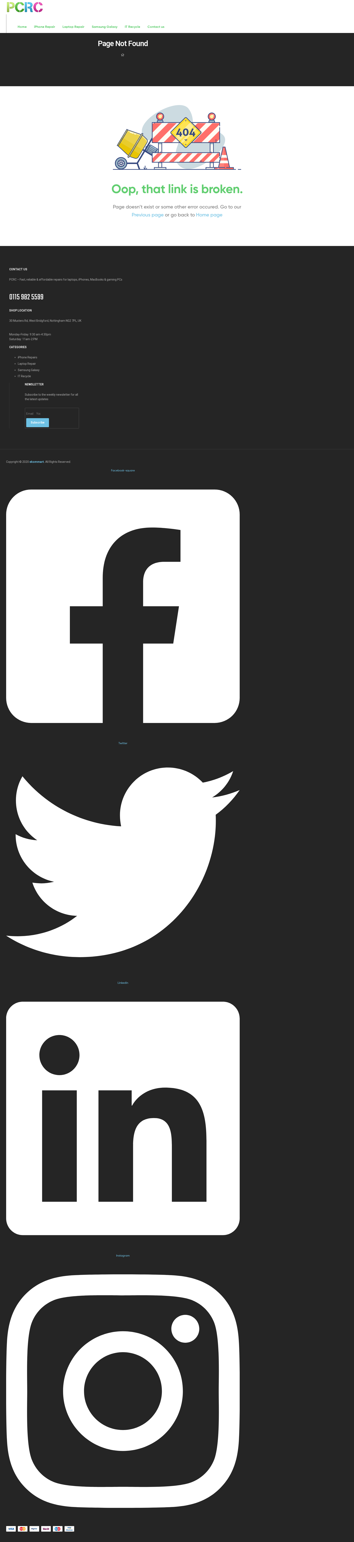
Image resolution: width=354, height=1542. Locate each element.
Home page (209, 215)
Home (22, 27)
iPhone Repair (44, 27)
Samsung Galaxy (104, 27)
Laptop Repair (73, 27)
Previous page (148, 215)
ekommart (37, 461)
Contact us (156, 27)
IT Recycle (132, 27)
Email (30, 413)
